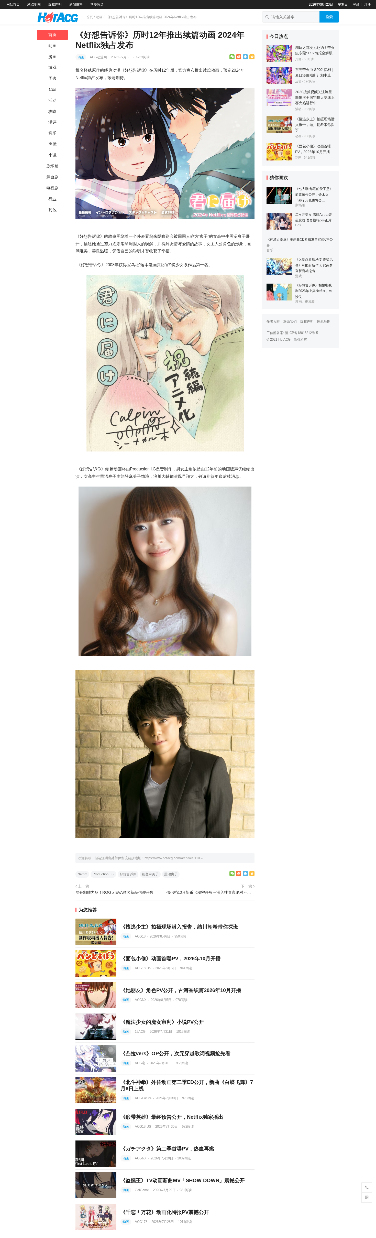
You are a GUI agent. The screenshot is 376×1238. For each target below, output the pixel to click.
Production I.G (103, 874)
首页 (89, 17)
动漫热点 (97, 4)
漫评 (52, 122)
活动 (52, 100)
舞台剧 (52, 177)
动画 (99, 17)
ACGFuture (143, 1098)
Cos (52, 89)
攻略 (52, 111)
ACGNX (141, 1000)
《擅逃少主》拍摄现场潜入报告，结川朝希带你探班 (179, 927)
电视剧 (52, 188)
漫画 (52, 57)
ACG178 (141, 1222)
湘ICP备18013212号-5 (301, 333)
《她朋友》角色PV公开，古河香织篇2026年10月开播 (180, 990)
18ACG (141, 1032)
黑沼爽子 (171, 874)
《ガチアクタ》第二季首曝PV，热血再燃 (167, 1148)
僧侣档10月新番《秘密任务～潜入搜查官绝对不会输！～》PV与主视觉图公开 (210, 892)
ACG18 (141, 936)
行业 (52, 199)
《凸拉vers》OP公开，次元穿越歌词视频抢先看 (175, 1053)
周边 (52, 78)
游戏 (52, 67)
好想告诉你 (128, 874)
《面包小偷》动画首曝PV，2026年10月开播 (170, 958)
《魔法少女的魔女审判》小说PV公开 (162, 1022)
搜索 (329, 17)
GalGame (142, 1190)
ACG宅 (140, 1063)
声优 (52, 144)
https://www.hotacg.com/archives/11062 (174, 858)
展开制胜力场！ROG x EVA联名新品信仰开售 (114, 892)
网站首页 (13, 4)
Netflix (82, 874)
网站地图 (323, 322)
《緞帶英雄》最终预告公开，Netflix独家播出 (171, 1117)
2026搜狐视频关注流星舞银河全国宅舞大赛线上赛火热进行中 (315, 97)
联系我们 (290, 322)
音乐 (52, 133)
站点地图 (34, 4)
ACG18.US (143, 968)
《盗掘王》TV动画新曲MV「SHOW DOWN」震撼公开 (182, 1180)
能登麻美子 (150, 874)
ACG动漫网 (99, 57)
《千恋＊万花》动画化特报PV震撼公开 (164, 1212)
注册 (367, 4)
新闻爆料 (76, 4)
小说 (52, 155)
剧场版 (52, 166)
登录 (356, 4)
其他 (52, 210)
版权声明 (55, 4)
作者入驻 (273, 322)
